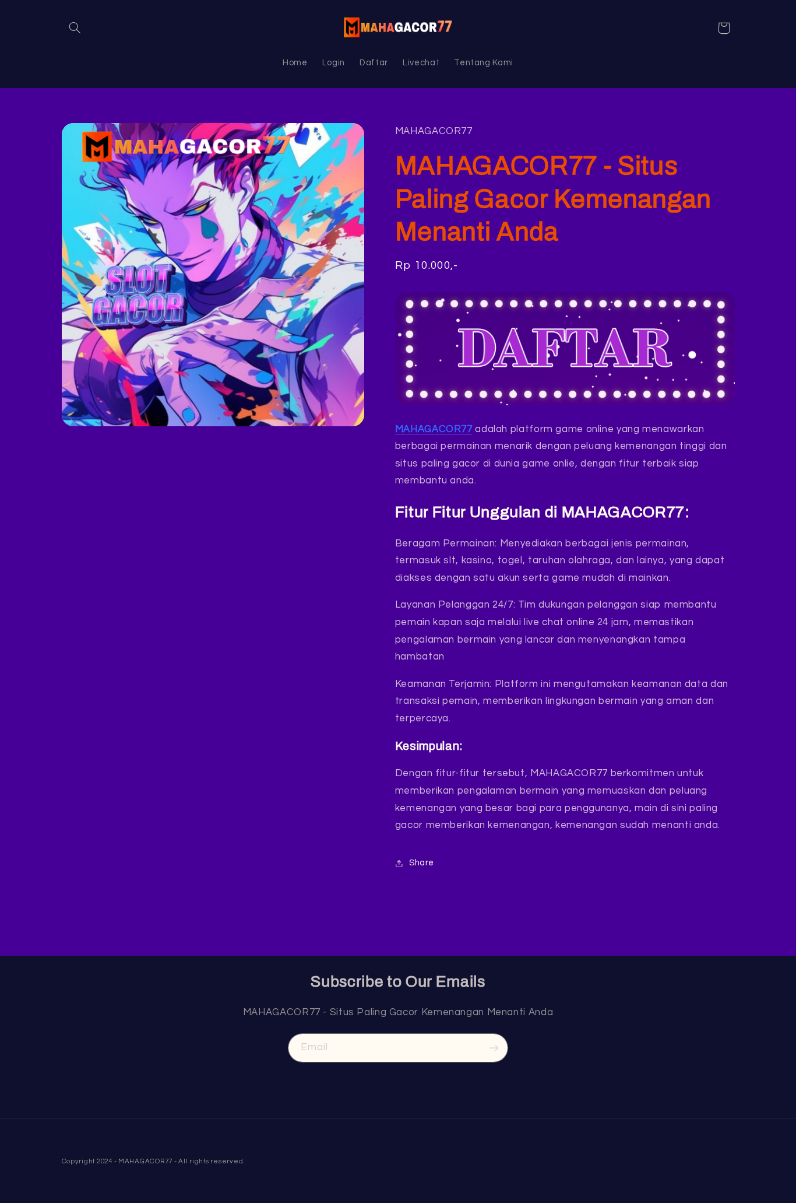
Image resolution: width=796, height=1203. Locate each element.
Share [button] (421, 862)
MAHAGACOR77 (434, 429)
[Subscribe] (494, 1047)
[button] (75, 28)
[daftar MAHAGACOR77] (565, 348)
